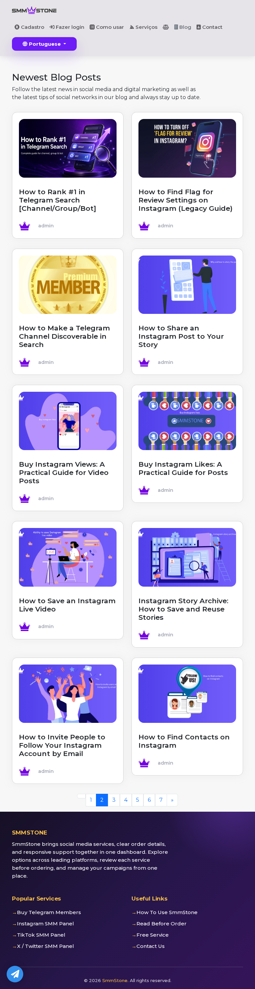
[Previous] (81, 796)
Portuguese (45, 44)
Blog (184, 27)
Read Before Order (161, 923)
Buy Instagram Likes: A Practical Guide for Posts (183, 468)
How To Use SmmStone (167, 912)
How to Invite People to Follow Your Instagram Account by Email (62, 745)
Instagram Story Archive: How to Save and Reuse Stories (183, 609)
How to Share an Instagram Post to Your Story (181, 336)
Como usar (109, 27)
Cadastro (32, 27)
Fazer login (69, 27)
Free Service (152, 935)
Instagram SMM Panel (45, 923)
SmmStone (115, 980)
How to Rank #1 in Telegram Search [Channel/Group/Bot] (57, 200)
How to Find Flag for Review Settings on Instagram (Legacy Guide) (185, 200)
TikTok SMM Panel (41, 935)
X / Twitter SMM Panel (45, 946)
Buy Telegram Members (49, 912)
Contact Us (150, 946)
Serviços (145, 27)
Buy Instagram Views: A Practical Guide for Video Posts (64, 472)
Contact (211, 27)
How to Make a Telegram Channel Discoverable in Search (64, 336)
